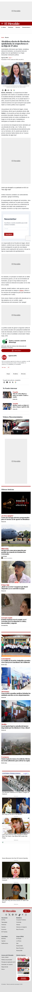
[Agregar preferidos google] (14, 90)
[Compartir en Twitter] (11, 90)
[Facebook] (6, 915)
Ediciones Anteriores (23, 979)
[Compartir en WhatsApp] (3, 90)
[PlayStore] (22, 915)
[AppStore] (26, 915)
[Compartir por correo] (8, 90)
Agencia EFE (6, 57)
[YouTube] (16, 915)
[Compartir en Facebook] (6, 90)
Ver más (4, 367)
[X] (9, 915)
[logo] (10, 911)
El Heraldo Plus (4, 625)
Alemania (23, 373)
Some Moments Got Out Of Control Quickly (15, 858)
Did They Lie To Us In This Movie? (12, 814)
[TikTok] (19, 915)
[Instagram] (13, 915)
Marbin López (4, 664)
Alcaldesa (15, 373)
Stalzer (21, 290)
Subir (26, 911)
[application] (16, 427)
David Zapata (4, 556)
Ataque (8, 373)
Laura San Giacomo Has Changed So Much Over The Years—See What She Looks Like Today (14, 836)
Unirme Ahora (17, 350)
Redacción (15, 399)
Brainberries (16, 796)
